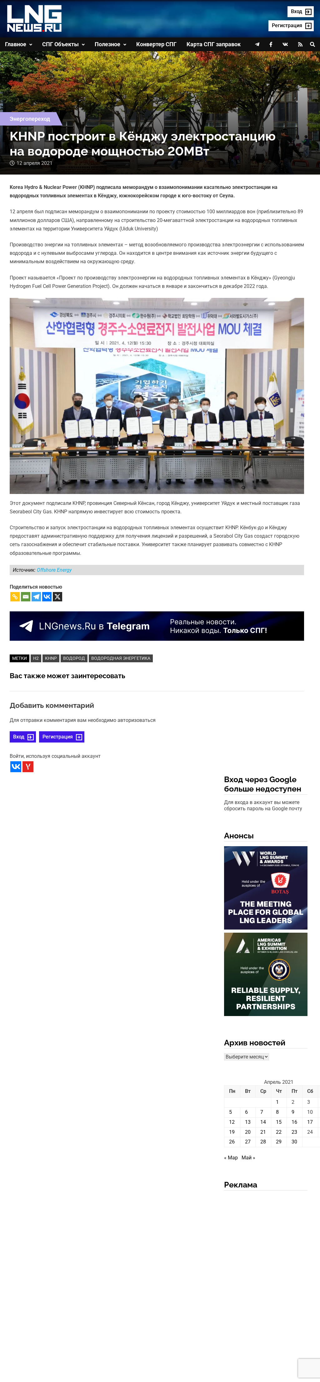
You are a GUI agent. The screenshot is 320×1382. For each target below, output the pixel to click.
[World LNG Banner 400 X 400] (266, 889)
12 (232, 1122)
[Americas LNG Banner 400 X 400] (266, 975)
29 (279, 1142)
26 (232, 1142)
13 (248, 1122)
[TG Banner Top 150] (157, 626)
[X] (57, 596)
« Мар (231, 1158)
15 (279, 1122)
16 (294, 1122)
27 (248, 1142)
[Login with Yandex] (27, 766)
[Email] (25, 596)
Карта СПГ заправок (214, 44)
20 (248, 1132)
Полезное (107, 44)
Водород (74, 658)
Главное (15, 44)
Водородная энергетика (120, 658)
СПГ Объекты (60, 44)
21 (263, 1132)
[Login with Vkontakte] (15, 766)
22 (279, 1132)
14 (263, 1122)
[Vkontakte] (47, 596)
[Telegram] (36, 596)
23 (294, 1132)
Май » (248, 1158)
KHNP (51, 658)
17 (310, 1122)
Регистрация (57, 737)
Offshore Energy (54, 570)
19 (232, 1132)
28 (263, 1142)
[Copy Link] (15, 596)
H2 (36, 658)
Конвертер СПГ (156, 44)
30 (294, 1142)
